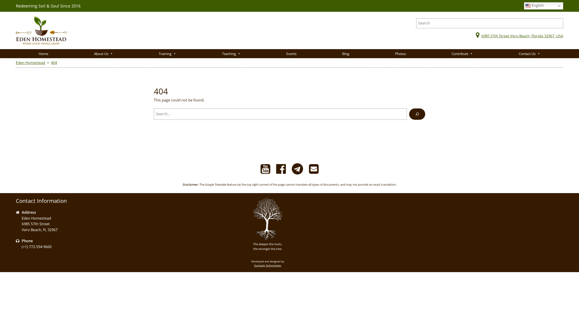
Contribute (460, 53)
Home (43, 53)
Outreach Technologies (267, 265)
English (537, 5)
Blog (345, 53)
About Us (101, 53)
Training (165, 53)
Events (291, 53)
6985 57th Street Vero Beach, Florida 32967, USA (522, 36)
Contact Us (527, 53)
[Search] (417, 114)
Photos (400, 53)
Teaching (229, 53)
